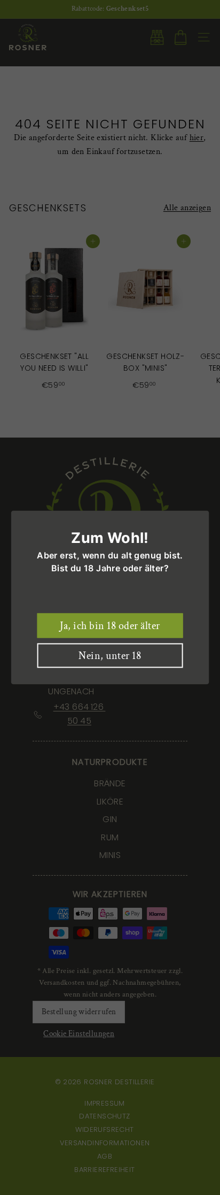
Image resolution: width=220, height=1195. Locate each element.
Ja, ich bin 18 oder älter (110, 626)
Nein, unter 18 (109, 656)
